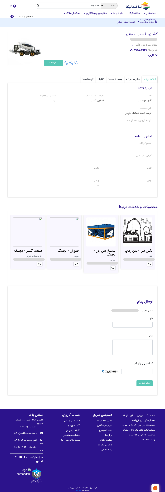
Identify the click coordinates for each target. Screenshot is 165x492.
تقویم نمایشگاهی (104, 426)
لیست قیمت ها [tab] (115, 79)
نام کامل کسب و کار (95, 96)
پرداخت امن (106, 450)
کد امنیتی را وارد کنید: (142, 363)
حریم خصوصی (105, 430)
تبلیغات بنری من (72, 430)
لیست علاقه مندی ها (70, 440)
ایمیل (149, 180)
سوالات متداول (105, 440)
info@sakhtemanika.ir (25, 433)
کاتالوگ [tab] (101, 79)
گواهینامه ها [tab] (87, 79)
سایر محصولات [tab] (133, 79)
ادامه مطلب (148, 440)
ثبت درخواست (53, 63)
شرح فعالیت (145, 108)
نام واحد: (152, 50)
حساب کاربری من (72, 421)
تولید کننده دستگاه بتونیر (138, 113)
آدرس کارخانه (145, 143)
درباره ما (108, 435)
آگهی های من (74, 426)
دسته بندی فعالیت (48, 96)
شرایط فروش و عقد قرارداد (139, 120)
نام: (151, 318)
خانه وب (78, 490)
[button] (13, 6)
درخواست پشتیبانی (71, 435)
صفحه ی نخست (147, 22)
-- (150, 126)
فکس (96, 168)
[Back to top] (145, 488)
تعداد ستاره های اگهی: (145, 45)
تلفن (149, 168)
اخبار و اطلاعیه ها (104, 421)
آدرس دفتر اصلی (143, 156)
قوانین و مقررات (105, 445)
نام (150, 96)
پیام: (151, 336)
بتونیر (53, 101)
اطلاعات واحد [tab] (150, 79)
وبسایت (95, 180)
